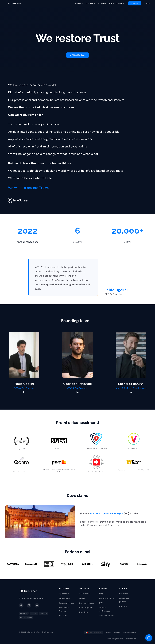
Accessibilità (131, 639)
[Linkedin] (21, 605)
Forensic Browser (67, 603)
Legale (82, 598)
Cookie (117, 633)
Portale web (64, 598)
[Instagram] (29, 605)
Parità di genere (26, 617)
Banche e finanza (86, 603)
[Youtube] (37, 605)
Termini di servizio (129, 633)
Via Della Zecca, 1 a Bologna (106, 513)
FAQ (101, 603)
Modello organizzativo (115, 639)
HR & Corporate (86, 607)
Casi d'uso (83, 612)
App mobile (64, 594)
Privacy (108, 633)
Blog (101, 594)
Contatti (123, 606)
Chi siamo (123, 594)
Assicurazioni (85, 594)
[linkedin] (24, 392)
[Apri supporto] (148, 637)
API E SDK (63, 615)
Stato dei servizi (106, 615)
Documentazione (106, 598)
